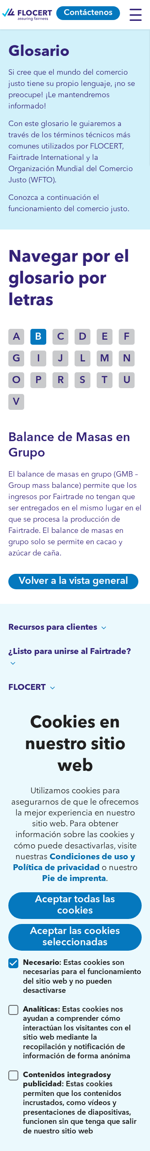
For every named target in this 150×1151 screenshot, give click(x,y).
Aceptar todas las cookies (75, 905)
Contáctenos (88, 13)
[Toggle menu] (137, 14)
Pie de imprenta (74, 879)
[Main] (27, 14)
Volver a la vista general (73, 581)
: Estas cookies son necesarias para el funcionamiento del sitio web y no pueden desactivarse (82, 977)
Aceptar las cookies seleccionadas (75, 937)
